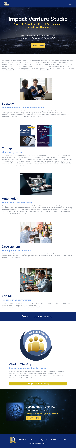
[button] (69, 3)
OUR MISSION (38, 45)
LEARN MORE (33, 418)
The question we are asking (38, 383)
